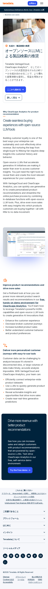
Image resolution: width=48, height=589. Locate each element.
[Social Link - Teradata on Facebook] (34, 556)
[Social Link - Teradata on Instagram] (40, 556)
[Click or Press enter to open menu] (41, 3)
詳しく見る (12, 97)
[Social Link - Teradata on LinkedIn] (5, 556)
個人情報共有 (37, 577)
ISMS (40, 579)
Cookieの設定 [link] (8, 579)
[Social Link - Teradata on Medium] (17, 556)
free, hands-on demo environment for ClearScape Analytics (24, 302)
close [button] (43, 9)
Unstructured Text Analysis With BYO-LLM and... (24, 503)
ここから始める (14, 89)
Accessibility (8, 582)
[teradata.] (8, 3)
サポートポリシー (35, 582)
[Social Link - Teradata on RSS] (5, 562)
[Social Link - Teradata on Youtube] (29, 556)
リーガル (20, 579)
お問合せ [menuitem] (32, 3)
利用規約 (31, 579)
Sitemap (6, 577)
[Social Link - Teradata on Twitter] (23, 556)
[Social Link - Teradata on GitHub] (11, 556)
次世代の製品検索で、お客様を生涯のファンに (24, 500)
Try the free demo (18, 470)
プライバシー (21, 577)
